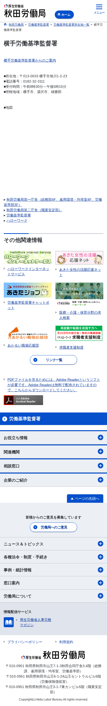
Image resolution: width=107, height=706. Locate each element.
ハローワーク (16, 220)
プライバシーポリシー (24, 642)
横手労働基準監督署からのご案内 (30, 60)
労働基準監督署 (18, 215)
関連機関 (12, 452)
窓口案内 (12, 583)
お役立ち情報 (16, 438)
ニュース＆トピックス (24, 544)
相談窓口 (12, 466)
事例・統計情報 (18, 570)
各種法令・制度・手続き (26, 557)
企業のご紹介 (16, 480)
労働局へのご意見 (54, 527)
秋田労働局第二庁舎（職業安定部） (34, 210)
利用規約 (66, 642)
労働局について (18, 596)
